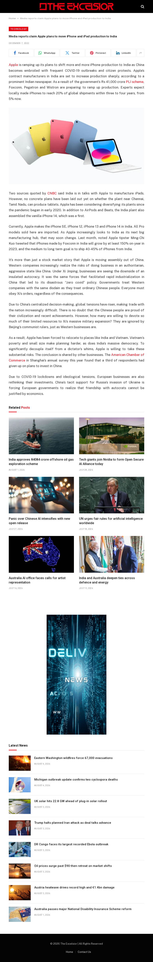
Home (12, 18)
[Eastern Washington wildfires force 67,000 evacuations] (20, 763)
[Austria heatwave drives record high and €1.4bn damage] (20, 892)
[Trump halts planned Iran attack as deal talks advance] (20, 828)
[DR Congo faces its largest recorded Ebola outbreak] (20, 849)
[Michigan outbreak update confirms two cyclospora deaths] (20, 784)
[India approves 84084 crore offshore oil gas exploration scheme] (41, 435)
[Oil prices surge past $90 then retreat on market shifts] (20, 871)
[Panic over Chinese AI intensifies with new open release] (41, 495)
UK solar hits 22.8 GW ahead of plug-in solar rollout (70, 801)
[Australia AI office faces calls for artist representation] (41, 554)
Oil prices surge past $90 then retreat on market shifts (73, 866)
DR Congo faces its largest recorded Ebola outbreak (71, 844)
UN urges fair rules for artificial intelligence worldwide (111, 521)
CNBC (52, 193)
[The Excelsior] (76, 6)
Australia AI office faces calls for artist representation (37, 580)
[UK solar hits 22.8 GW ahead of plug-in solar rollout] (20, 806)
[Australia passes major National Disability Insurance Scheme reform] (20, 914)
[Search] (142, 6)
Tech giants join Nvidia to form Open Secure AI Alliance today (111, 462)
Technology (18, 29)
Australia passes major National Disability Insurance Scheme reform (82, 909)
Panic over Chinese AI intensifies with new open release (39, 521)
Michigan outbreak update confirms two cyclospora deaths (76, 779)
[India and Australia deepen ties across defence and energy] (111, 554)
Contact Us (84, 951)
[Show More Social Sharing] (140, 53)
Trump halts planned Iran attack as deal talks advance (72, 823)
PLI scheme (134, 82)
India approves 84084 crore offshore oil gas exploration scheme (41, 462)
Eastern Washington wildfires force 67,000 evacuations (73, 758)
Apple (13, 65)
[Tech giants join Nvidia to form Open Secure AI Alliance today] (111, 435)
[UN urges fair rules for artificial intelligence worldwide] (111, 495)
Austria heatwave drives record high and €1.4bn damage (74, 887)
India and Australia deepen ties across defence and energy (107, 580)
